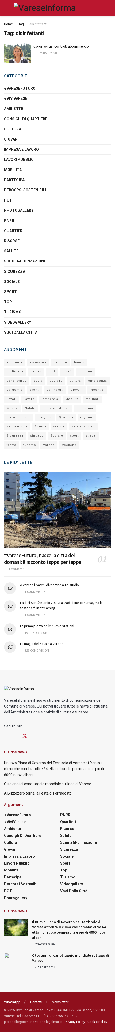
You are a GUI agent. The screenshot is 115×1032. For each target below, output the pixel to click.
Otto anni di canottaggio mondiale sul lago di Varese (47, 784)
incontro (97, 390)
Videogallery (17, 322)
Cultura (12, 129)
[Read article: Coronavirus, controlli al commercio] (17, 53)
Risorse (12, 241)
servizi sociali (83, 426)
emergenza (97, 381)
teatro (11, 445)
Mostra (12, 408)
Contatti (36, 1002)
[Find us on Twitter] (24, 736)
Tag (21, 24)
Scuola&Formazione (25, 261)
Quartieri (14, 231)
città (52, 371)
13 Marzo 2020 (46, 53)
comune (85, 371)
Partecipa (14, 180)
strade (91, 435)
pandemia (84, 408)
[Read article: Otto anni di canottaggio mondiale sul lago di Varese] (16, 961)
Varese (49, 445)
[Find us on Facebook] (6, 736)
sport (74, 435)
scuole (59, 426)
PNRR (9, 221)
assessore (38, 362)
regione (86, 417)
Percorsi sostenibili (25, 190)
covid (38, 381)
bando (79, 362)
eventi (34, 390)
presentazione (19, 417)
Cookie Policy (97, 1022)
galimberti (55, 390)
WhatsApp (12, 1002)
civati (67, 371)
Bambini (60, 362)
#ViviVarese (15, 98)
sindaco (37, 435)
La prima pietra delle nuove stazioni (47, 625)
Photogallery (18, 210)
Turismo (12, 312)
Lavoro (29, 399)
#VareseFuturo (20, 88)
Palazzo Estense (56, 408)
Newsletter (60, 1002)
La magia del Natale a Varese (41, 643)
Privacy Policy (75, 1022)
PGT (8, 200)
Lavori (12, 399)
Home (8, 24)
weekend (69, 445)
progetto (45, 417)
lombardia (49, 399)
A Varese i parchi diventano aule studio (49, 584)
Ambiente (13, 108)
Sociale (12, 281)
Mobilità (13, 170)
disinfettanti (38, 24)
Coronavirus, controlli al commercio (61, 46)
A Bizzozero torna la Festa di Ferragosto (38, 793)
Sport (10, 292)
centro (35, 371)
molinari (92, 399)
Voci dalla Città (20, 332)
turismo (29, 445)
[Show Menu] (6, 8)
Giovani (11, 139)
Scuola (40, 426)
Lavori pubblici (19, 159)
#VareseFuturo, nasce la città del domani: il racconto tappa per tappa (42, 558)
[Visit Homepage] (45, 8)
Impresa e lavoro (21, 149)
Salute (11, 251)
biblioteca (15, 371)
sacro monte (17, 426)
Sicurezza (14, 271)
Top (8, 302)
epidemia (14, 390)
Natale (30, 408)
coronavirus (16, 381)
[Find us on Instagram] (15, 736)
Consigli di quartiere (25, 119)
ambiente (14, 362)
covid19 (55, 381)
